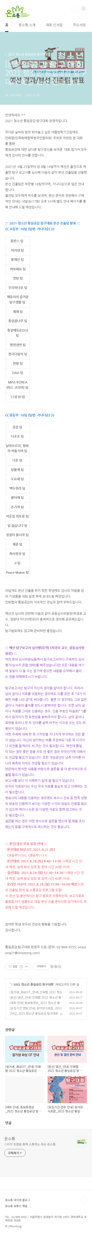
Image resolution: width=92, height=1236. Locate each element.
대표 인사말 (54, 24)
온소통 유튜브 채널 (16, 1206)
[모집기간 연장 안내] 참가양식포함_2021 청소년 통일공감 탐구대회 (36, 1010)
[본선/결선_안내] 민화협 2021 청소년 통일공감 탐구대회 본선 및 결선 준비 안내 (37, 999)
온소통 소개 (27, 24)
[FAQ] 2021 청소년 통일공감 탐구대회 (34, 1013)
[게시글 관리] (26, 966)
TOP (83, 1200)
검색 (74, 8)
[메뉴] (83, 8)
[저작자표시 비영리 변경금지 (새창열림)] (55, 966)
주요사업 (79, 24)
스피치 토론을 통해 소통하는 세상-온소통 (30, 1144)
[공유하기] (21, 966)
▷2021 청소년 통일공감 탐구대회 (31, 984)
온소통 (9, 1138)
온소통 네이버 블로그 (17, 1200)
